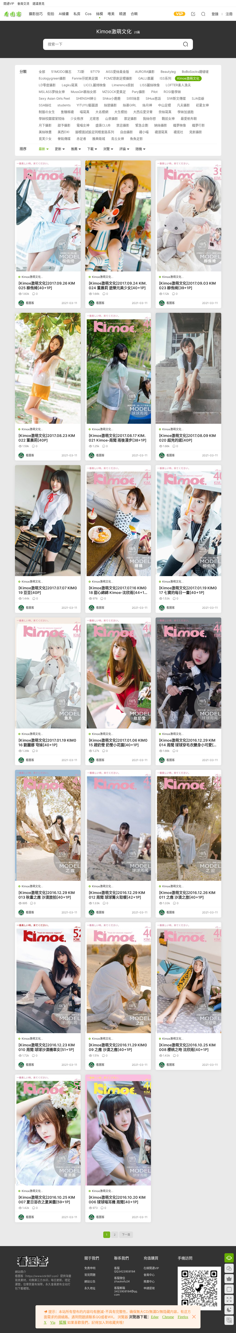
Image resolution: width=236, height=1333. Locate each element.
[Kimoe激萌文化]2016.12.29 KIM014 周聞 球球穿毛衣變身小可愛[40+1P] (187, 742)
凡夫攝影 (183, 105)
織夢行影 (198, 125)
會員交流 (23, 3)
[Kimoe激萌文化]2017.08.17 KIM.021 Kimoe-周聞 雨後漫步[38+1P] (117, 437)
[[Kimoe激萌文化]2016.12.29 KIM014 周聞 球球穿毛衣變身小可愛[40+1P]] (188, 672)
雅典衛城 (98, 139)
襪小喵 (144, 132)
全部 (42, 72)
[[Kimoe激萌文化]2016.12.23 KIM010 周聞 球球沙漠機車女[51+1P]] (48, 977)
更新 (58, 149)
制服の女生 (47, 112)
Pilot (154, 92)
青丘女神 (117, 139)
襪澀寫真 (161, 132)
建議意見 (38, 3)
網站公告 (89, 1281)
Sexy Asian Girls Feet (54, 98)
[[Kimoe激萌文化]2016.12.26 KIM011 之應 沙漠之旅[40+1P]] (188, 825)
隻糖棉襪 (67, 112)
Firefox (183, 1317)
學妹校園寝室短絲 (52, 118)
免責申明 (89, 1268)
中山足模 (164, 105)
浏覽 (107, 149)
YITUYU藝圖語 (87, 105)
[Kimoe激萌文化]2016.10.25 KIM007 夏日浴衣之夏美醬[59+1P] (46, 1199)
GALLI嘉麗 (146, 78)
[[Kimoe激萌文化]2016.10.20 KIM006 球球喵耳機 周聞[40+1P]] (118, 1130)
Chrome (168, 1317)
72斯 (80, 72)
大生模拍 (120, 112)
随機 (139, 149)
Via (52, 1322)
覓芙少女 (45, 139)
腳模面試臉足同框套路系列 (94, 132)
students (64, 105)
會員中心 (149, 1275)
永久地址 (89, 1288)
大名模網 (101, 112)
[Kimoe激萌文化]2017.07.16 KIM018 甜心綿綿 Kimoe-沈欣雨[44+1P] (118, 590)
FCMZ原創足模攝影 (118, 78)
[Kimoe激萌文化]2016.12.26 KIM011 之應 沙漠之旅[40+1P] (187, 895)
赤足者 (81, 139)
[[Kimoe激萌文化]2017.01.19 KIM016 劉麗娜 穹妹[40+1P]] (48, 672)
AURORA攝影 (145, 72)
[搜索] (203, 14)
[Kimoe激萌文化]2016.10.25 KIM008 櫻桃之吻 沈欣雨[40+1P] (187, 1047)
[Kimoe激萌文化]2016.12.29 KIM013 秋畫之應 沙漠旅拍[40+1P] (46, 895)
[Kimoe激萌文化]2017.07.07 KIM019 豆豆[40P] (47, 590)
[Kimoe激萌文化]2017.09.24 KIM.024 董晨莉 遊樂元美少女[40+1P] (118, 285)
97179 (95, 72)
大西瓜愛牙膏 (143, 112)
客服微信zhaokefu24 (122, 1279)
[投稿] (193, 14)
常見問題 (89, 1275)
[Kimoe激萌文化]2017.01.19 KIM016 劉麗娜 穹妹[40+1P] (47, 742)
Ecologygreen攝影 (52, 78)
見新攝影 (195, 132)
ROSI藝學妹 (172, 92)
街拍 (50, 14)
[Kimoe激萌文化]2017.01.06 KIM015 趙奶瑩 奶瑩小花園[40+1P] (118, 742)
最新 (42, 149)
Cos (88, 14)
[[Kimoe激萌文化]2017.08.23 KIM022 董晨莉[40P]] (48, 368)
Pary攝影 (138, 92)
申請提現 (149, 1288)
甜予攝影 (64, 125)
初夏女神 (202, 105)
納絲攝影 (160, 125)
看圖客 (12, 14)
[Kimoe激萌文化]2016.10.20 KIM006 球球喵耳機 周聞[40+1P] (117, 1199)
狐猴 (62, 1322)
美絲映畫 (45, 132)
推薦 (74, 149)
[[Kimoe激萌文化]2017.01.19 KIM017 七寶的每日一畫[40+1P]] (188, 520)
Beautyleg (168, 72)
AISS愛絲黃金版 (117, 72)
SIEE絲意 (133, 98)
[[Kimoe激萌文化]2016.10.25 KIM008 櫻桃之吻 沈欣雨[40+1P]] (188, 977)
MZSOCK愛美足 (114, 92)
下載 (90, 149)
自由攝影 (126, 132)
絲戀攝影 (110, 105)
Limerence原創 (123, 85)
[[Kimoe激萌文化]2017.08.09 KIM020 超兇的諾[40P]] (188, 368)
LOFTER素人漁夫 (178, 85)
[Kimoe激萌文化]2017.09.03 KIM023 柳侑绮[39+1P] (187, 285)
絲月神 (147, 105)
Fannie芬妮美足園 (85, 78)
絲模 (99, 14)
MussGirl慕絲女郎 (83, 92)
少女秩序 (77, 118)
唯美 (111, 14)
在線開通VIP (151, 1268)
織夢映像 (179, 125)
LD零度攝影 (47, 85)
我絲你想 (149, 118)
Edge (155, 1317)
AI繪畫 (64, 14)
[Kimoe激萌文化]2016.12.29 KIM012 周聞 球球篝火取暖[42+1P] (117, 895)
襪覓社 (178, 132)
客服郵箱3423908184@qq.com (126, 1291)
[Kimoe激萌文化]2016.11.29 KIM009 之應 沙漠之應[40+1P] (118, 1047)
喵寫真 (84, 112)
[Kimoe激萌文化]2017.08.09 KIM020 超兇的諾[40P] (187, 437)
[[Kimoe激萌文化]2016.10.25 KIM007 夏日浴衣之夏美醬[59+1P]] (48, 1130)
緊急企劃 (141, 125)
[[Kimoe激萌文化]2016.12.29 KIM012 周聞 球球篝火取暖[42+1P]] (118, 825)
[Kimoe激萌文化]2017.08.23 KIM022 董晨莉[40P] (46, 437)
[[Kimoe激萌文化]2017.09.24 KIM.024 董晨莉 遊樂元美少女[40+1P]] (118, 215)
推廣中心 (149, 1281)
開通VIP (8, 3)
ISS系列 (165, 78)
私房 (77, 14)
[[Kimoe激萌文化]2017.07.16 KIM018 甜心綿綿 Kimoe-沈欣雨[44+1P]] (118, 520)
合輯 (134, 14)
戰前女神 (168, 118)
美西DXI (63, 132)
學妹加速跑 (185, 112)
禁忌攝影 (122, 125)
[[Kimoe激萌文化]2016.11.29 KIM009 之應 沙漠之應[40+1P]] (118, 977)
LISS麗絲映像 (150, 85)
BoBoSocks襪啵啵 (195, 72)
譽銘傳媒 (64, 139)
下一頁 (126, 1234)
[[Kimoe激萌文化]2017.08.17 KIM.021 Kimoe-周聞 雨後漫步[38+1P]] (118, 368)
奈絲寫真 (165, 112)
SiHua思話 (153, 98)
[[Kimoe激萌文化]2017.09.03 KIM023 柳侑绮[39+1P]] (188, 215)
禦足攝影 (130, 118)
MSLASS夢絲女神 (52, 92)
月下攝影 (45, 125)
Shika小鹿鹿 (112, 98)
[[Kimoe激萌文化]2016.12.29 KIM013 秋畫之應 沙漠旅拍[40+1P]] (48, 825)
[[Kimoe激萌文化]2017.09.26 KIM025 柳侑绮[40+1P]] (48, 215)
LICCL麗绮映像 (95, 85)
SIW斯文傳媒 (176, 98)
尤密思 (94, 118)
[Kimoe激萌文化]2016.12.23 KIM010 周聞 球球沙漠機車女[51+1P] (46, 1047)
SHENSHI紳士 (86, 98)
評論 (123, 149)
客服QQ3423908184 (124, 1269)
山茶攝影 (111, 118)
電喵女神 (83, 125)
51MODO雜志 (61, 72)
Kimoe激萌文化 (188, 78)
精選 (122, 14)
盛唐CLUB (102, 125)
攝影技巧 (36, 14)
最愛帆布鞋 (189, 118)
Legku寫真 (70, 85)
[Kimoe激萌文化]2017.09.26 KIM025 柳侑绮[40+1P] (46, 285)
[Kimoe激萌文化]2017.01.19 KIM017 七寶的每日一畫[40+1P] (188, 590)
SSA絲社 (45, 105)
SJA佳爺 (198, 98)
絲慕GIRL (129, 105)
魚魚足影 (136, 139)
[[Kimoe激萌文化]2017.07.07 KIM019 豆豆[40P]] (48, 520)
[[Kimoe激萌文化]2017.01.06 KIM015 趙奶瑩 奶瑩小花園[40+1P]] (118, 672)
